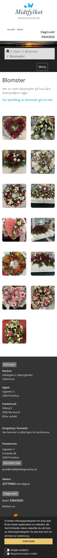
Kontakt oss (12, 463)
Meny (42, 67)
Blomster (31, 51)
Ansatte (11, 29)
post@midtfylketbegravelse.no (19, 469)
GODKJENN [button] (28, 541)
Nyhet (20, 29)
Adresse (9, 365)
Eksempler (17, 56)
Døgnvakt (10, 494)
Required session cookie (23, 554)
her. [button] (28, 536)
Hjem (17, 51)
